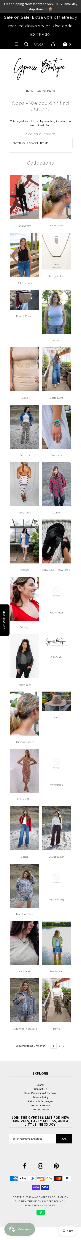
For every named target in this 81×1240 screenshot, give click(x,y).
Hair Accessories (24, 741)
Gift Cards (56, 657)
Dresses (24, 569)
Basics (56, 340)
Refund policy (40, 1109)
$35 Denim (24, 225)
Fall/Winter (56, 612)
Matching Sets (24, 914)
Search (40, 1084)
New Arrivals (56, 971)
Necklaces (25, 971)
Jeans (24, 856)
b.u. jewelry (56, 276)
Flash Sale (25, 684)
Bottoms (25, 455)
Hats (56, 717)
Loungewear (56, 856)
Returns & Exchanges (40, 1101)
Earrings (24, 627)
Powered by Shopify (40, 1205)
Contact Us (40, 1088)
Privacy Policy (41, 1097)
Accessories (56, 225)
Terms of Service (40, 1105)
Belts (25, 397)
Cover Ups (25, 512)
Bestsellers (56, 397)
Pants (56, 1028)
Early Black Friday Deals (56, 569)
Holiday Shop (24, 799)
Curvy (56, 512)
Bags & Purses (24, 316)
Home (29, 91)
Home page (56, 784)
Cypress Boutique (53, 1197)
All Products (25, 283)
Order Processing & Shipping (40, 1093)
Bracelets (56, 455)
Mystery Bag (56, 899)
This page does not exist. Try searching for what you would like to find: (40, 123)
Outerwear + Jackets (25, 1028)
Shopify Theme (26, 1201)
